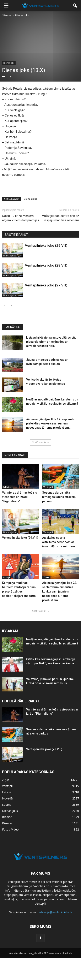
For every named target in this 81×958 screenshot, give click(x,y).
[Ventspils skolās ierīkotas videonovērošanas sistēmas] (12, 384)
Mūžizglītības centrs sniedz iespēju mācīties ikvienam (60, 218)
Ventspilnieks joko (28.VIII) (46, 265)
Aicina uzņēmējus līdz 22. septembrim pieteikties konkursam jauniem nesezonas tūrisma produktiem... (52, 423)
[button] (75, 5)
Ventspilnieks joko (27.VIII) (46, 285)
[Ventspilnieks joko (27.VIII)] (12, 290)
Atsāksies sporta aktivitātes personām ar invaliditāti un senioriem (58, 542)
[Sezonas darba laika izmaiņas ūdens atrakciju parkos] (60, 476)
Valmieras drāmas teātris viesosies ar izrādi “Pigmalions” (19, 497)
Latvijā (6, 577)
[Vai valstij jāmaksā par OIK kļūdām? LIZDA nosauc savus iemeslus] (12, 684)
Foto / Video (10, 829)
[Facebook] (40, 938)
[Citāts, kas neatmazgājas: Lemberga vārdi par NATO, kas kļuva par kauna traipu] (12, 664)
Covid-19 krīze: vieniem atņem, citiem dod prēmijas (20, 218)
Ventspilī (48, 487)
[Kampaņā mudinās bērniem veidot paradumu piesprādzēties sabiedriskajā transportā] (20, 566)
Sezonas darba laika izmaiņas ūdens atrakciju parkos (59, 497)
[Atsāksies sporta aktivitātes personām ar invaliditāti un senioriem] (60, 521)
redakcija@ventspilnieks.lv (55, 912)
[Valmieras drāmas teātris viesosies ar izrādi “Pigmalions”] (20, 476)
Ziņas (46, 577)
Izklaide (7, 487)
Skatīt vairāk (39, 442)
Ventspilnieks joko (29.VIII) (46, 245)
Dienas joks (8, 62)
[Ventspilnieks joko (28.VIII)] (12, 270)
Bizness (7, 823)
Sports (6, 805)
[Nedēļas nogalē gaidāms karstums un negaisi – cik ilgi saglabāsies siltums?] (12, 404)
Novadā (7, 798)
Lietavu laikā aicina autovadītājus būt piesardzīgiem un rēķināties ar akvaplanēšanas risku (51, 341)
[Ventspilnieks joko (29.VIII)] (12, 250)
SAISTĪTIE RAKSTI (16, 234)
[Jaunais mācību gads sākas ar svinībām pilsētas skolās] (12, 365)
